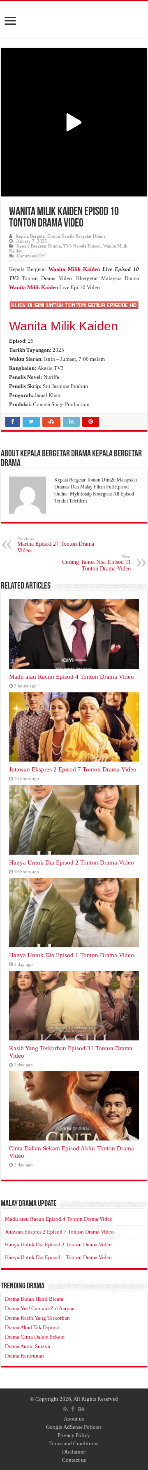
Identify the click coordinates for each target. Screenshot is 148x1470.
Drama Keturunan (24, 1356)
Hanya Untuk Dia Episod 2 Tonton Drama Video (71, 862)
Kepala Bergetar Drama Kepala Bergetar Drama (61, 236)
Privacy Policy (74, 1435)
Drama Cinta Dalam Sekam (35, 1337)
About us (74, 1419)
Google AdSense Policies (74, 1427)
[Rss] (65, 1409)
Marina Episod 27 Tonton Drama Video (55, 545)
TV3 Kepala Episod (82, 245)
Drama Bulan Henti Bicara (34, 1299)
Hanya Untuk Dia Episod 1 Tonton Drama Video (71, 954)
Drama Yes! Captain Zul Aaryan (40, 1308)
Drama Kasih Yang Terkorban (37, 1318)
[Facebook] (72, 1409)
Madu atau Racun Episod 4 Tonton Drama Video (71, 676)
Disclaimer (74, 1452)
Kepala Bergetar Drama (38, 245)
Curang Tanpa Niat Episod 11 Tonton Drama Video (96, 563)
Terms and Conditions (73, 1443)
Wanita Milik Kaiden (63, 326)
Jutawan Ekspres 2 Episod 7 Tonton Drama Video (72, 769)
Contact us (74, 1460)
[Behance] (81, 1409)
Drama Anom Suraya (27, 1346)
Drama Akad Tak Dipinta (32, 1327)
